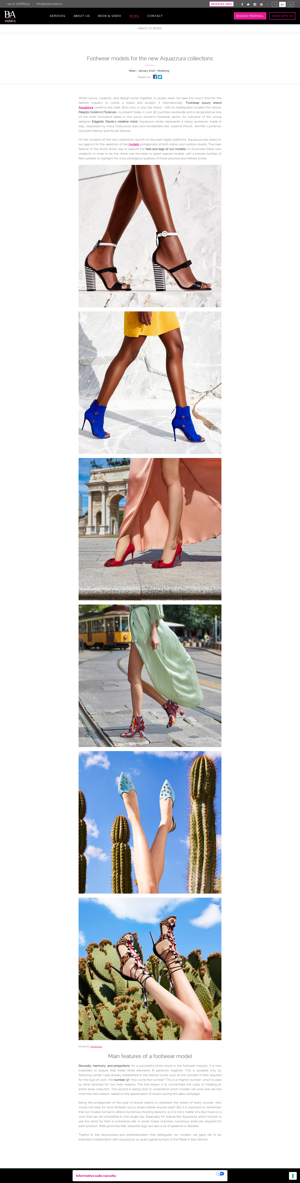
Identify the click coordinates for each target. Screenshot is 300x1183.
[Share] (155, 76)
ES (290, 4)
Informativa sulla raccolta (96, 1176)
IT (274, 4)
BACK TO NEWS (150, 28)
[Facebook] (242, 4)
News (134, 16)
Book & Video (109, 16)
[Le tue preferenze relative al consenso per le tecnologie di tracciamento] (293, 1176)
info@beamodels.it (49, 4)
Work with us (282, 16)
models (134, 144)
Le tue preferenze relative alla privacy (168, 1174)
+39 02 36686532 (18, 4)
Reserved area (221, 4)
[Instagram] (255, 4)
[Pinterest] (261, 4)
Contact (155, 16)
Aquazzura (86, 107)
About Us (81, 16)
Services (57, 16)
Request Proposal (250, 16)
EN (282, 4)
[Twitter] (248, 4)
